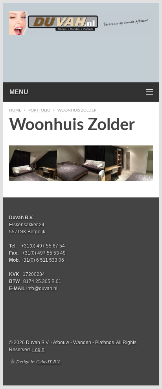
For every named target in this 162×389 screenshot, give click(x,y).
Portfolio (39, 110)
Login (38, 349)
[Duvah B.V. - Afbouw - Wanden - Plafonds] (81, 29)
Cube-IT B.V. (48, 361)
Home (15, 110)
